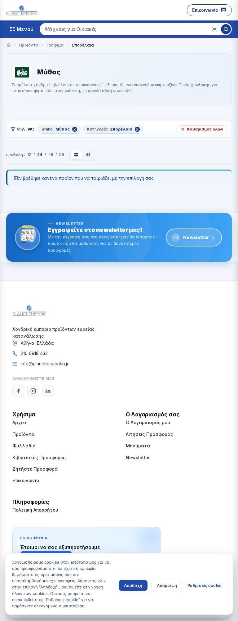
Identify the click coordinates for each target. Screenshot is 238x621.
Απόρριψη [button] (167, 585)
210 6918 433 (34, 353)
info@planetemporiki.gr (44, 363)
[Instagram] (33, 391)
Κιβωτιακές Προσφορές (39, 457)
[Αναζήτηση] (226, 29)
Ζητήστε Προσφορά (35, 469)
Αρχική (20, 422)
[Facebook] (18, 391)
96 (61, 154)
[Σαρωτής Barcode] (215, 29)
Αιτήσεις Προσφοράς (149, 434)
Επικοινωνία (205, 10)
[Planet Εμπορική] (21, 10)
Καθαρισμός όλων (205, 129)
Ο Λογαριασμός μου (148, 422)
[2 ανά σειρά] (88, 154)
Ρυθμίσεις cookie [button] (204, 585)
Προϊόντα (23, 434)
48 (50, 154)
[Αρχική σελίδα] (8, 45)
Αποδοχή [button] (133, 585)
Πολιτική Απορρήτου (35, 509)
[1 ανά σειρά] (76, 154)
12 (29, 154)
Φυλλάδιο (23, 445)
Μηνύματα (138, 445)
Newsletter (198, 237)
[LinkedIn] (48, 391)
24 (39, 154)
